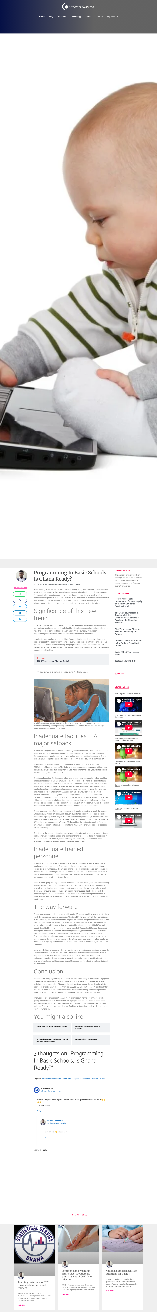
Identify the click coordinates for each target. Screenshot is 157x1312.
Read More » (22, 1305)
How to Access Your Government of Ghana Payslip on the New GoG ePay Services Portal (128, 602)
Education (62, 16)
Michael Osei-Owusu (55, 1120)
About (88, 16)
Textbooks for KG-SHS (125, 661)
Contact (99, 16)
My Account (112, 16)
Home (41, 16)
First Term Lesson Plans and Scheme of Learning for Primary (128, 631)
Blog (51, 16)
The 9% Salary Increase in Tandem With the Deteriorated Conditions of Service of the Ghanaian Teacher (127, 618)
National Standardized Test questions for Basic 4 (121, 1272)
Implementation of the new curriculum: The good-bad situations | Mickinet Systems (73, 1078)
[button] (20, 594)
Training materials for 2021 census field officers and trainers (34, 1285)
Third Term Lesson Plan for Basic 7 (53, 661)
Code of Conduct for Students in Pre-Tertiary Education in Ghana (128, 643)
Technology (76, 16)
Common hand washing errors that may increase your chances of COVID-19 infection (77, 1275)
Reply (39, 1111)
